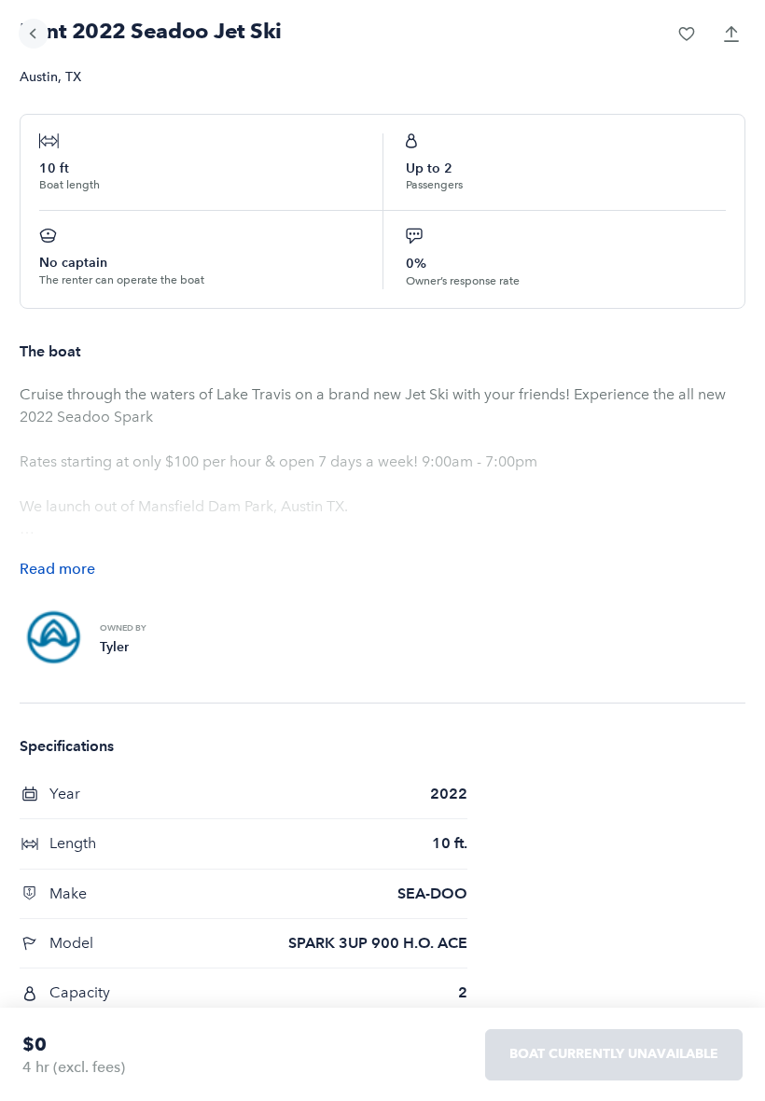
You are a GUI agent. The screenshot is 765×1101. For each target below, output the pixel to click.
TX (73, 77)
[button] (687, 34)
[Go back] (34, 34)
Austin (39, 77)
